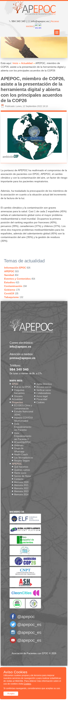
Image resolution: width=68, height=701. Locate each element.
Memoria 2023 (21, 491)
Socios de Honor (22, 476)
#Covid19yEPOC (22, 442)
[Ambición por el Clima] (25, 565)
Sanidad (9, 275)
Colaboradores (43, 393)
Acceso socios (43, 387)
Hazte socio (20, 473)
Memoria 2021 (21, 485)
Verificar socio (43, 390)
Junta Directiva (44, 384)
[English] (40, 26)
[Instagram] (13, 634)
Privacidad (41, 399)
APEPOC (9, 271)
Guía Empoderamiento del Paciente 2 (22, 436)
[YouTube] (13, 642)
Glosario (18, 396)
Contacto (18, 479)
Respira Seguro (22, 460)
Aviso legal (42, 396)
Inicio (15, 63)
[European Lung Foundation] (25, 522)
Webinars (19, 445)
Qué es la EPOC (22, 387)
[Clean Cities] (25, 597)
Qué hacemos (21, 466)
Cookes (27, 684)
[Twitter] (13, 627)
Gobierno (9, 289)
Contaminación (13, 286)
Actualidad (27, 63)
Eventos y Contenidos (17, 278)
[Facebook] (13, 619)
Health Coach (21, 454)
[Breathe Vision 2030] (25, 554)
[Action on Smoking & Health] (25, 586)
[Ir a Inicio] (34, 7)
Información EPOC (15, 267)
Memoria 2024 (21, 494)
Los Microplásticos (23, 457)
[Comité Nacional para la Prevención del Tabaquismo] (25, 575)
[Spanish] (36, 26)
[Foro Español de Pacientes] (25, 543)
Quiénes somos (22, 470)
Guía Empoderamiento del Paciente (22, 426)
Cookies (40, 402)
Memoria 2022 (21, 488)
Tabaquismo (11, 297)
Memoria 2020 (21, 482)
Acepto (10, 693)
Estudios (9, 282)
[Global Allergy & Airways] (25, 533)
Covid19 (9, 293)
